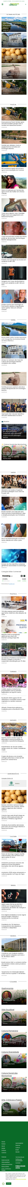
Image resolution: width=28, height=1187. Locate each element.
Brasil (17, 1150)
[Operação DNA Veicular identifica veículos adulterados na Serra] (14, 409)
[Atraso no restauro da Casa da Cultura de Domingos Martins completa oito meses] (14, 356)
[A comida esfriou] (14, 1108)
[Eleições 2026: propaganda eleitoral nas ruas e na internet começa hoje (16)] (14, 631)
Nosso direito (5, 1166)
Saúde (3, 1148)
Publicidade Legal (20, 1167)
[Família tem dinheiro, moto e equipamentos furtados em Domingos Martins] (14, 141)
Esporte (18, 1145)
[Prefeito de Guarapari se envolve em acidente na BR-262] (14, 255)
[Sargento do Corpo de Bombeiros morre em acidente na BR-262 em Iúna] (14, 277)
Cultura (18, 1147)
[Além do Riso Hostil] (14, 1060)
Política (3, 1150)
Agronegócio (19, 1143)
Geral (3, 1146)
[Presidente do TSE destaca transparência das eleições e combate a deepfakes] (14, 926)
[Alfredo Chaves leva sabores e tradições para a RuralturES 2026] (14, 709)
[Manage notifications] (3, 1184)
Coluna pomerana (6, 1164)
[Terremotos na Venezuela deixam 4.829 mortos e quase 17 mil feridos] (14, 973)
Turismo (3, 1152)
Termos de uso (20, 1157)
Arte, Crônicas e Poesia (6, 1169)
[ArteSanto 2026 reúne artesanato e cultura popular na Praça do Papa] (14, 874)
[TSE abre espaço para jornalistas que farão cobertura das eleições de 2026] (14, 607)
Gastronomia (5, 1160)
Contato (18, 1163)
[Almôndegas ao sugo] (14, 997)
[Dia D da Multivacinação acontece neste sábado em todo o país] (14, 534)
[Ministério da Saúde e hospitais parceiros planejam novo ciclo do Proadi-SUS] (14, 486)
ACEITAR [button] (8, 1183)
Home (3, 1141)
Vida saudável (5, 1162)
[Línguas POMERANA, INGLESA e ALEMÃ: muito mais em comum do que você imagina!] (14, 1039)
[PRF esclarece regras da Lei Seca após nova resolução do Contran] (14, 163)
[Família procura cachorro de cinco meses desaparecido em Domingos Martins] (14, 383)
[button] (14, 783)
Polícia (3, 1144)
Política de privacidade (19, 1159)
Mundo (17, 1152)
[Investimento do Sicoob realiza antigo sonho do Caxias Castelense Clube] (14, 749)
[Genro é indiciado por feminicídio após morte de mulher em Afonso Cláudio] (14, 186)
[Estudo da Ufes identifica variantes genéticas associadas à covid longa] (14, 559)
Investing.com (11, 583)
